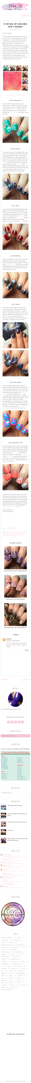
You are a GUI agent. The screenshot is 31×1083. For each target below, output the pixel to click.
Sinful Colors (14, 968)
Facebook (14, 506)
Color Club (3, 949)
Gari (21, 221)
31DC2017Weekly (15, 940)
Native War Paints (5, 963)
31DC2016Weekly (4, 940)
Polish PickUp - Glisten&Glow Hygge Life (11, 887)
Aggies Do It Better (7, 865)
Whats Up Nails (21, 970)
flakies (2, 978)
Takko (2, 970)
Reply (26, 650)
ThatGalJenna (6, 869)
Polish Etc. (11, 1081)
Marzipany (5, 886)
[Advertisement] (15, 1011)
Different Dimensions (18, 952)
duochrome (20, 975)
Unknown (9, 639)
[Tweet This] (8, 528)
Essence (15, 109)
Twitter (10, 506)
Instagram (5, 506)
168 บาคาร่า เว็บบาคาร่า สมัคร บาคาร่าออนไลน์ (12, 881)
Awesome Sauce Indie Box (6, 944)
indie (13, 980)
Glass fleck (3, 959)
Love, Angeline (9, 456)
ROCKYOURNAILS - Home (8, 877)
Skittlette (21, 534)
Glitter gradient (18, 533)
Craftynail (5, 880)
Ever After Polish (5, 956)
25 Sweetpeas (6, 859)
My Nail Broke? (5, 878)
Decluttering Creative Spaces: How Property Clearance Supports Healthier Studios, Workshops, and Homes (14, 856)
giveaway (10, 978)
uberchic (12, 987)
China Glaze (14, 947)
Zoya (11, 973)
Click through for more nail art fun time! (15, 95)
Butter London (4, 947)
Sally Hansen (4, 968)
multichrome (4, 985)
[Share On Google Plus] (13, 528)
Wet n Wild (11, 970)
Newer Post (5, 679)
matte (18, 982)
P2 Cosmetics (15, 453)
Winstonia (3, 973)
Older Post (26, 679)
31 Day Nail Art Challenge (14, 532)
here (21, 394)
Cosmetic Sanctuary (7, 862)
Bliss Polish (19, 164)
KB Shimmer (3, 961)
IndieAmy (5, 162)
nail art (15, 534)
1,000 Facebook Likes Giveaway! (14, 805)
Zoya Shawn (10, 830)
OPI (2, 966)
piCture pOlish (24, 454)
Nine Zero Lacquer (17, 963)
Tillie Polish (21, 216)
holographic (4, 980)
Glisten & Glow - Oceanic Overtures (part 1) (17, 822)
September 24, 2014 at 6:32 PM (13, 640)
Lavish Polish (13, 961)
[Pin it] (15, 528)
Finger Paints (19, 217)
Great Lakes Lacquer (15, 959)
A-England (11, 942)
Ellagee (12, 954)
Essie (20, 954)
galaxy (10, 533)
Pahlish (8, 966)
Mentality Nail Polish (11, 264)
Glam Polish (15, 956)
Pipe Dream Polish (18, 966)
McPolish (9, 534)
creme (2, 975)
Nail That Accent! (7, 854)
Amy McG (5, 533)
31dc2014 (24, 532)
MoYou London (13, 112)
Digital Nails (4, 954)
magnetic (11, 982)
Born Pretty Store (20, 944)
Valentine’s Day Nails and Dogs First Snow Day (12, 875)
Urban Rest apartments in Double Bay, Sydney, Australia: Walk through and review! (13, 867)
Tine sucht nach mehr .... (9, 883)
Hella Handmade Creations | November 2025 (12, 863)
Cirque (23, 947)
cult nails (11, 975)
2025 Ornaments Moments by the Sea (11, 860)
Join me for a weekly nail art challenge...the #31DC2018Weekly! (15, 749)
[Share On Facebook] (10, 528)
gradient (19, 978)
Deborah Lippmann (5, 952)
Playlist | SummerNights (8, 884)
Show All (28, 889)
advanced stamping (20, 973)
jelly (19, 980)
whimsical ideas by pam (6, 989)
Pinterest (21, 506)
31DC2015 (19, 937)
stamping (5, 536)
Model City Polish (7, 874)
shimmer (3, 987)
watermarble (13, 536)
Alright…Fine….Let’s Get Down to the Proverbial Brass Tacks (14, 871)
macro (2, 982)
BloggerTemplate (22, 1081)
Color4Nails (13, 949)
